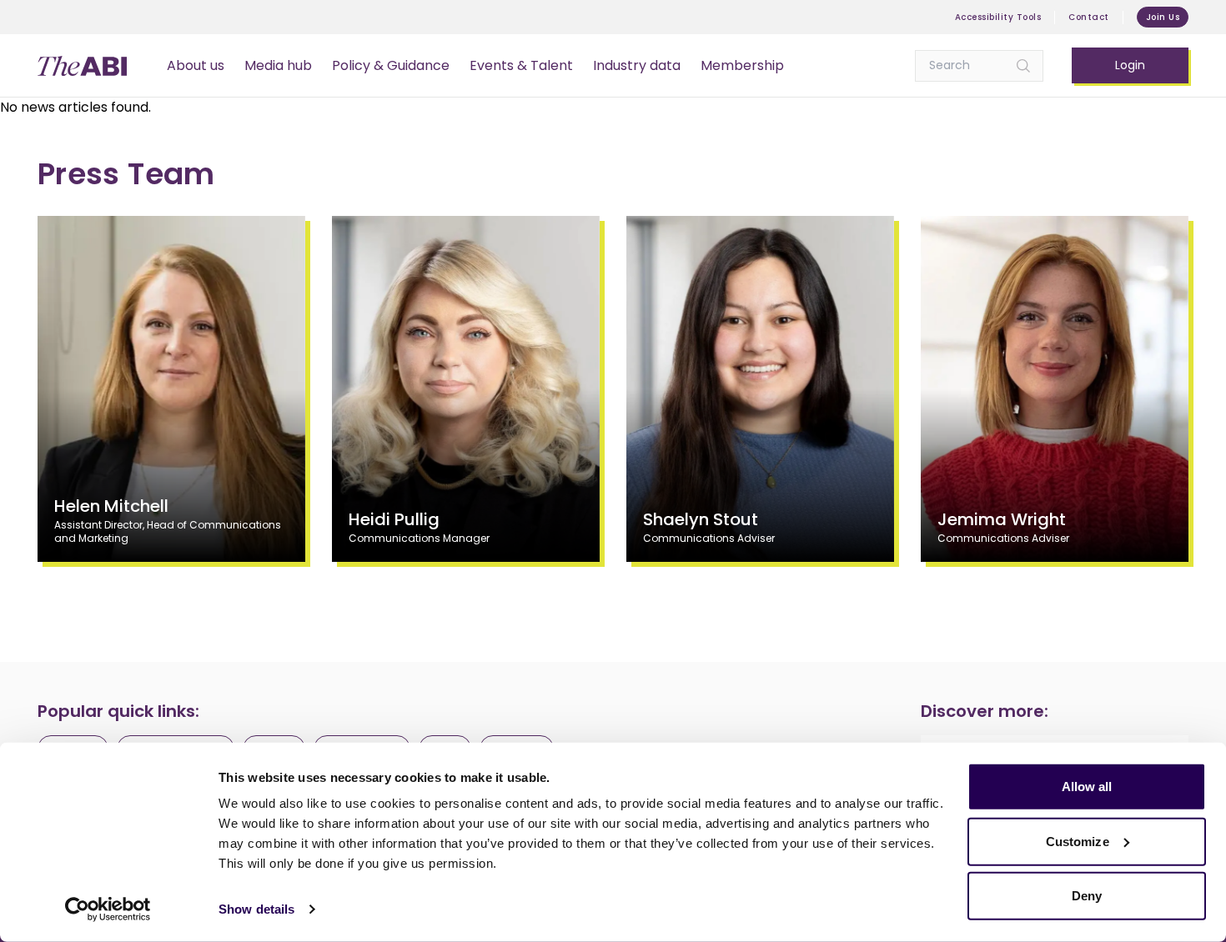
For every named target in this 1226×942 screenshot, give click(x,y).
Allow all (1087, 786)
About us (195, 65)
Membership (742, 65)
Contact (1088, 17)
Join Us (1163, 17)
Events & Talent (521, 65)
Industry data (637, 65)
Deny (1087, 896)
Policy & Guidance (391, 65)
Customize (1077, 841)
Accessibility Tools (998, 17)
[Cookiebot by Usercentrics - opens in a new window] (108, 909)
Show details (256, 909)
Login (1130, 65)
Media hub (278, 65)
